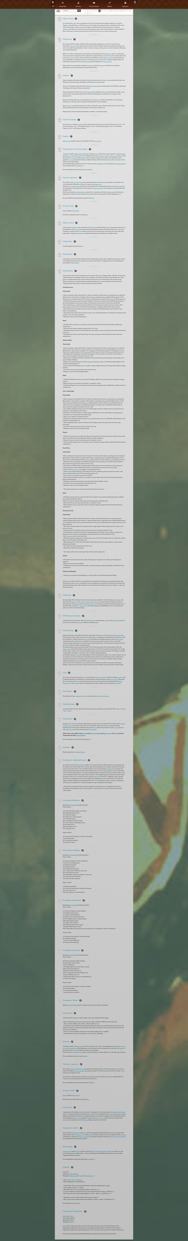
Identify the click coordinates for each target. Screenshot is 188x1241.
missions (91, 620)
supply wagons (69, 729)
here (86, 169)
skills (70, 124)
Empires (73, 602)
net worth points (99, 188)
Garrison (102, 124)
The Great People (94, 6)
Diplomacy (125, 6)
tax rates (120, 677)
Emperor (121, 1048)
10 (135, 2)
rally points (95, 602)
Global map (116, 620)
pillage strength (75, 469)
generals (76, 211)
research (90, 418)
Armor (81, 1176)
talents (90, 1134)
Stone (69, 711)
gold (116, 23)
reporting (90, 65)
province (101, 156)
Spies (68, 416)
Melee (68, 1180)
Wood (123, 709)
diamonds (86, 25)
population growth (71, 475)
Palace (89, 1114)
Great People (80, 154)
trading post (73, 1048)
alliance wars (116, 635)
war (96, 637)
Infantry (73, 1180)
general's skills (79, 165)
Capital (75, 1050)
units (112, 186)
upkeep (94, 538)
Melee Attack (73, 1176)
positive (100, 696)
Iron (65, 711)
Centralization (89, 1176)
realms (108, 227)
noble (64, 1120)
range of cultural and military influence (101, 1151)
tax (85, 677)
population (103, 677)
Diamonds (88, 299)
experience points (121, 163)
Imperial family (122, 1112)
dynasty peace (100, 1118)
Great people (80, 1046)
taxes (78, 681)
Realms (100, 275)
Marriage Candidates (83, 1136)
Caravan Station (92, 729)
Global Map (62, 6)
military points (97, 141)
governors (77, 1095)
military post (113, 156)
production (66, 29)
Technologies (66, 683)
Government (72, 805)
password (109, 57)
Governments (81, 765)
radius (119, 1151)
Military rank (66, 141)
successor (123, 1134)
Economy (78, 6)
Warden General (83, 158)
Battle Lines (96, 100)
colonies (78, 602)
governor (73, 158)
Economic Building (68, 1216)
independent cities (101, 163)
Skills (64, 211)
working (98, 677)
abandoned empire (80, 752)
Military (109, 6)
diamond (87, 61)
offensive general (69, 156)
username (73, 227)
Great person (76, 1133)
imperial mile (83, 606)
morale (96, 328)
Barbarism (97, 776)
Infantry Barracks (73, 1174)
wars (78, 655)
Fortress (104, 80)
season (84, 663)
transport (117, 683)
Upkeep (89, 92)
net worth (122, 723)
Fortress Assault (71, 105)
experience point (75, 186)
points (117, 1069)
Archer (123, 92)
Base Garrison (93, 86)
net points (87, 639)
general (82, 182)
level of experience (79, 1071)
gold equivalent (120, 186)
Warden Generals (120, 154)
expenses (77, 696)
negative (106, 696)
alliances (76, 604)
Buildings (119, 681)
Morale (105, 92)
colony (106, 156)
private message (107, 61)
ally (74, 723)
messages (72, 46)
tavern (74, 23)
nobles (67, 1114)
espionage (91, 604)
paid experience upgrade (117, 1136)
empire (87, 1112)
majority (96, 154)
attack (85, 604)
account (119, 229)
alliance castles (85, 602)
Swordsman (79, 1180)
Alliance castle (67, 1151)
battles (104, 182)
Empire (81, 246)
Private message (70, 57)
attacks (106, 620)
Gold (88, 696)
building (90, 362)
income (85, 696)
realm (80, 231)
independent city (81, 192)
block (71, 67)
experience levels (79, 1134)
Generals (80, 124)
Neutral (110, 769)
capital (116, 679)
